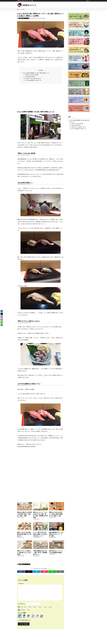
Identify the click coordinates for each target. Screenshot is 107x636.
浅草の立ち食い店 (22, 142)
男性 (24, 610)
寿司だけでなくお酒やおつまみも (33, 78)
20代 (30, 607)
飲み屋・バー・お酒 (25, 18)
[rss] (87, 1)
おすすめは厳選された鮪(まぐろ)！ (34, 80)
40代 (40, 607)
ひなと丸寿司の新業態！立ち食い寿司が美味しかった (36, 73)
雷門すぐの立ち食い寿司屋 (32, 74)
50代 (45, 607)
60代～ (51, 607)
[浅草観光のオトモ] (27, 5)
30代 (35, 607)
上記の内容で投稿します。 (25, 620)
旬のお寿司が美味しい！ (31, 76)
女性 (29, 610)
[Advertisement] (40, 98)
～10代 (24, 607)
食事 (19, 18)
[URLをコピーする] (60, 571)
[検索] (89, 1)
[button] (21, 571)
